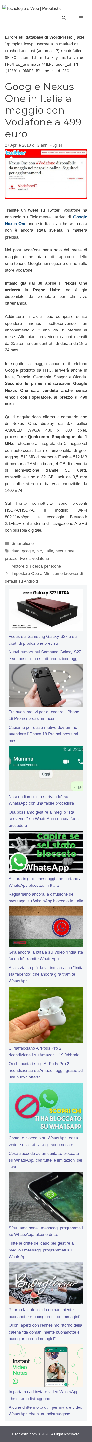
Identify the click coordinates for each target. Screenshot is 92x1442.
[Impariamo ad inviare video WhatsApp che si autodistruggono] (46, 1366)
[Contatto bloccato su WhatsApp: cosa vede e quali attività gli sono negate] (46, 1109)
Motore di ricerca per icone (36, 566)
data (15, 551)
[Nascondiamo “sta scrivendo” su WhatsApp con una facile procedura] (46, 769)
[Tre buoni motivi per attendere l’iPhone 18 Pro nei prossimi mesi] (46, 686)
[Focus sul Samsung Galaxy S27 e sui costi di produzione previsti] (46, 611)
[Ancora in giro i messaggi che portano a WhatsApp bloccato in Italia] (46, 853)
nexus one (64, 551)
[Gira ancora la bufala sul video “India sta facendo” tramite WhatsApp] (46, 927)
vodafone (40, 558)
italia (48, 551)
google (28, 551)
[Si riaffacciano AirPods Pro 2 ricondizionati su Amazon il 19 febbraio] (46, 1016)
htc (39, 551)
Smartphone (23, 543)
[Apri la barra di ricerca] (63, 18)
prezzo (11, 558)
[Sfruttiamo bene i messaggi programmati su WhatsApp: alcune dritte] (46, 1198)
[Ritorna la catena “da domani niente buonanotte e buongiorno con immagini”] (46, 1284)
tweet (25, 558)
